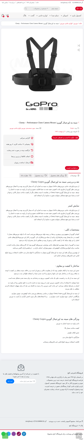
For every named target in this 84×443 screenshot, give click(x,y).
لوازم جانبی (42, 16)
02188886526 (76, 2)
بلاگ (24, 16)
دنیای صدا (55, 16)
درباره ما (12, 2)
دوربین (76, 23)
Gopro (72, 128)
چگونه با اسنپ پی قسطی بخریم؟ (64, 137)
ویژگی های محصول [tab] (57, 175)
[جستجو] (25, 8)
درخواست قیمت (72, 168)
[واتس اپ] (5, 436)
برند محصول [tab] (39, 175)
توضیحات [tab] (73, 175)
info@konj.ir (65, 2)
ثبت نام (10, 381)
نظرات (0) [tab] (24, 175)
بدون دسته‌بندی (30, 128)
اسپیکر (65, 16)
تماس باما (5, 2)
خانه (37, 2)
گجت (32, 16)
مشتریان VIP (30, 2)
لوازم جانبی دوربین (66, 23)
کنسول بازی (76, 16)
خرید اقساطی (21, 2)
